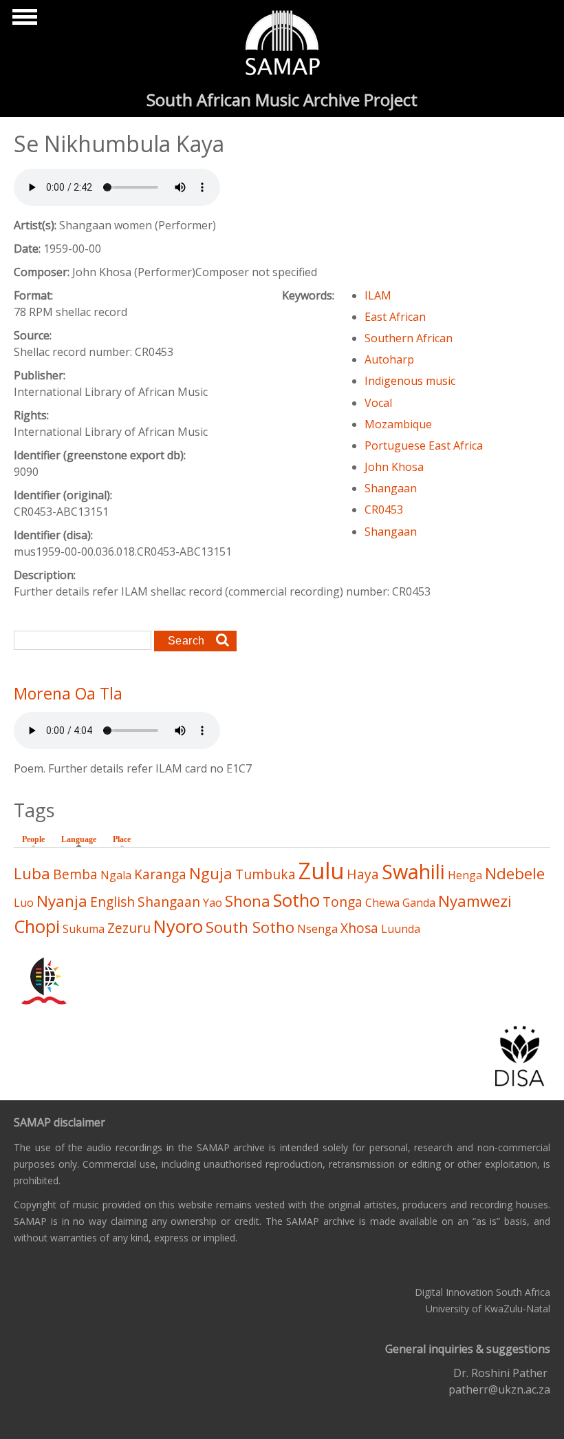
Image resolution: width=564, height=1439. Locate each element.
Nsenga (317, 928)
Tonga (342, 901)
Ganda (418, 902)
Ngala (115, 875)
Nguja (210, 873)
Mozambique (398, 424)
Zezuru (129, 927)
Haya (363, 874)
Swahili (413, 871)
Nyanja (61, 901)
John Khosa (394, 466)
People (33, 839)
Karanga (160, 874)
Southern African (409, 338)
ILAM (378, 295)
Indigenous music (410, 380)
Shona (247, 901)
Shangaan (391, 488)
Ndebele (515, 873)
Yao (212, 902)
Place (122, 839)
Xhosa (359, 927)
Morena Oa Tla (68, 693)
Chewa (382, 902)
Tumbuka (265, 874)
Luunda (400, 928)
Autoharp (389, 359)
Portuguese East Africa (424, 445)
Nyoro (178, 926)
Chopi (37, 926)
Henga (465, 875)
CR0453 (384, 509)
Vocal (378, 402)
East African (395, 316)
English (112, 901)
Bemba (75, 874)
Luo (24, 902)
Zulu (321, 870)
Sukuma (84, 928)
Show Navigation (23, 20)
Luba (32, 873)
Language (82, 839)
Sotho (296, 900)
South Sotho (250, 927)
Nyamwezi (475, 901)
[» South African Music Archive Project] (282, 44)
